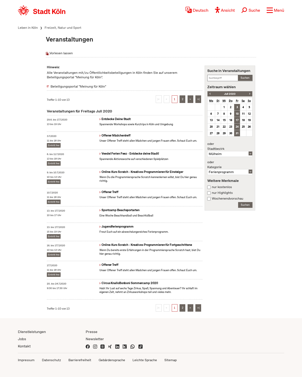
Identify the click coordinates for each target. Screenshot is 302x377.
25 (243, 126)
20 (211, 126)
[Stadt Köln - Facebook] (88, 346)
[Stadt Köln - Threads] (102, 346)
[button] (275, 10)
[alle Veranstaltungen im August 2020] (249, 93)
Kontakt (24, 346)
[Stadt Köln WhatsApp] (132, 346)
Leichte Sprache (145, 360)
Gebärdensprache (112, 360)
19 (249, 120)
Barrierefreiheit (79, 360)
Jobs (22, 339)
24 (237, 126)
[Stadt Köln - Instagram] (95, 346)
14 (218, 120)
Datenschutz (51, 360)
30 (230, 133)
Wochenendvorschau (227, 198)
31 (237, 133)
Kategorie (214, 164)
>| (198, 99)
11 (243, 114)
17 (237, 120)
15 (224, 120)
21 (218, 126)
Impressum (26, 360)
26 (249, 126)
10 (237, 114)
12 (249, 114)
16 (230, 120)
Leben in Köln (28, 27)
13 (211, 120)
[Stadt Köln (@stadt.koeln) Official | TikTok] (140, 346)
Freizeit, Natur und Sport (63, 27)
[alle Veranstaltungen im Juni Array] (210, 93)
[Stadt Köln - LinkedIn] (117, 346)
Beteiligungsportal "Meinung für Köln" (78, 86)
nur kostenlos (222, 187)
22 (224, 126)
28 (218, 133)
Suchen (245, 78)
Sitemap (170, 360)
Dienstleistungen (32, 331)
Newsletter (95, 339)
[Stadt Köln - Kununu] (125, 346)
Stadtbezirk (215, 146)
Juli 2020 (229, 94)
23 (230, 126)
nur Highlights (222, 192)
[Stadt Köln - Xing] (110, 346)
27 (211, 133)
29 (224, 133)
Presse (91, 331)
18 (243, 120)
